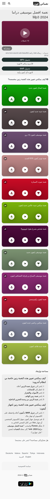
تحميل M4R (25, 68)
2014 (46, 55)
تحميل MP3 (25, 59)
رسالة (39, 53)
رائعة (31, 53)
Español (25, 453)
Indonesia (40, 453)
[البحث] (9, 3)
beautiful (25, 53)
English (28, 457)
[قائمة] (4, 4)
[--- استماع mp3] (25, 100)
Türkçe (32, 453)
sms (7, 53)
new (35, 53)
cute (20, 53)
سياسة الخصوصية (24, 466)
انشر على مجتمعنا (22, 440)
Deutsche (9, 453)
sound (15, 53)
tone (11, 53)
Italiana (17, 453)
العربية (21, 457)
